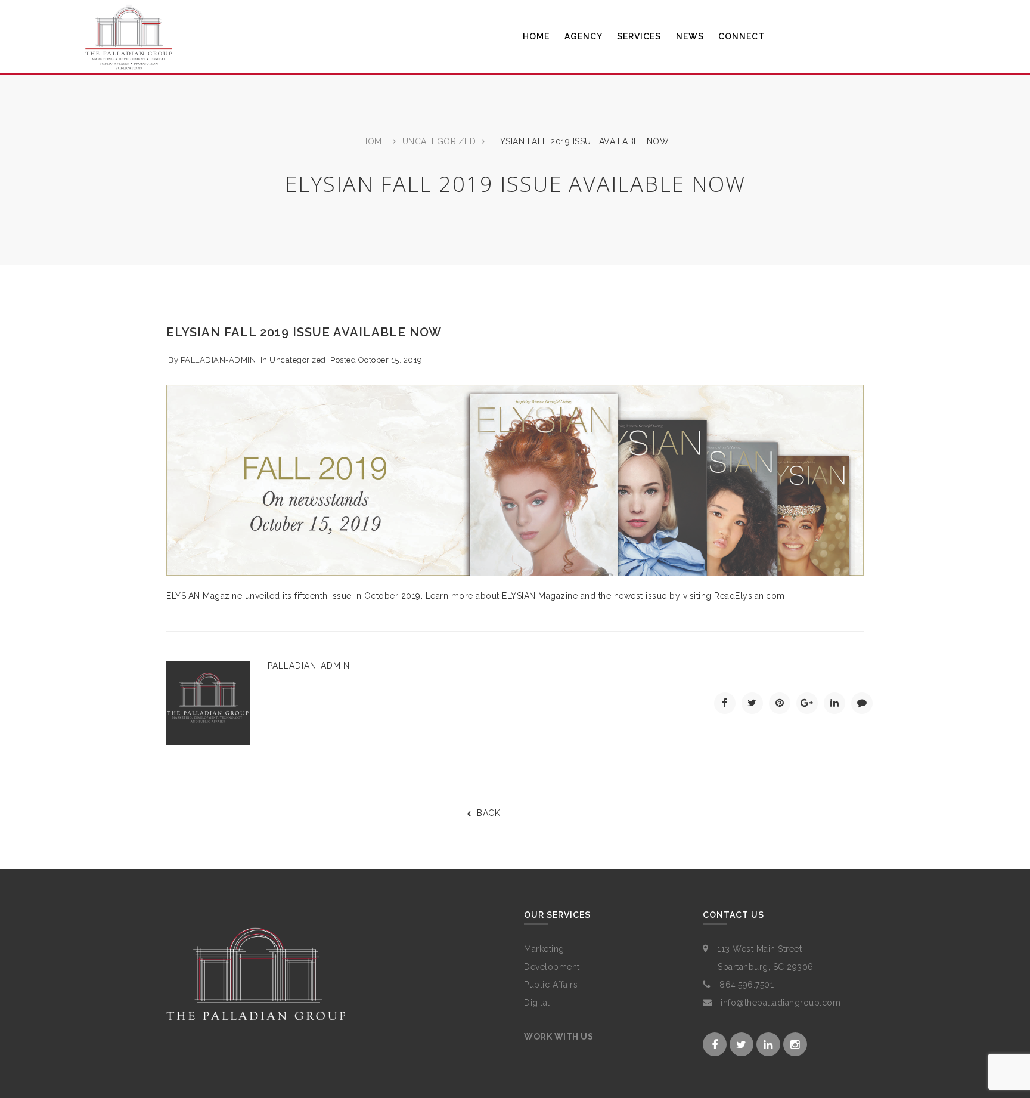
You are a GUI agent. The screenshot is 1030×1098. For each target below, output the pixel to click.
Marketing (544, 949)
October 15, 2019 (390, 359)
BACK (488, 813)
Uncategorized (439, 141)
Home (374, 141)
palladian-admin (218, 359)
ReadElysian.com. (750, 596)
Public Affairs (551, 984)
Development (552, 967)
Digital (537, 1002)
